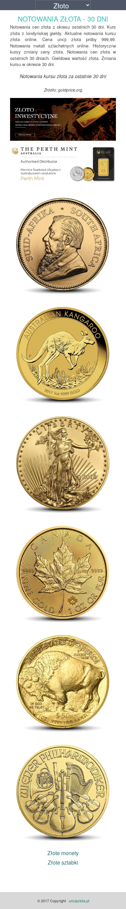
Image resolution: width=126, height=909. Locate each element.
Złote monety (63, 853)
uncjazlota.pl (79, 900)
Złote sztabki (63, 862)
